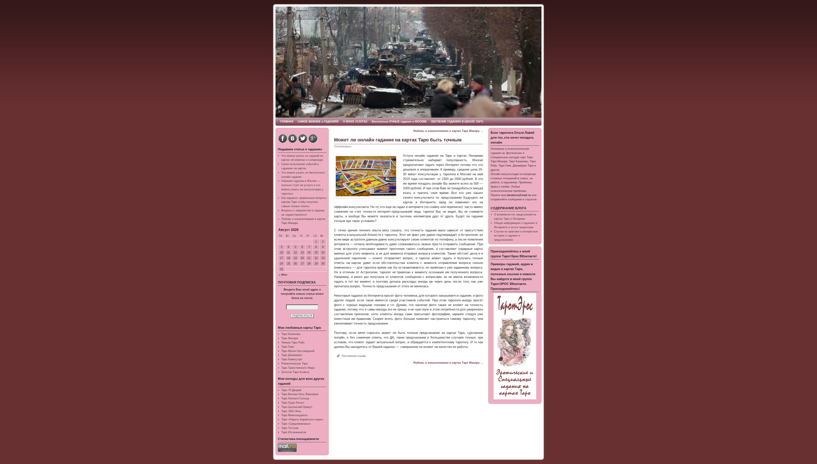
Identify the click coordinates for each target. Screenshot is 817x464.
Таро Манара (289, 338)
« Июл (283, 274)
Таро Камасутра (291, 359)
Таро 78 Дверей (291, 390)
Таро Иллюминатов (293, 432)
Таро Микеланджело (294, 415)
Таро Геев (287, 346)
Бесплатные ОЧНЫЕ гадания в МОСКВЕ (399, 121)
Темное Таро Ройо (292, 342)
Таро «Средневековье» (296, 423)
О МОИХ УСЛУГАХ (355, 121)
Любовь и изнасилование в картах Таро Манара (448, 130)
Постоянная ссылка (354, 355)
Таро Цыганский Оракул (296, 406)
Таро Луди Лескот (292, 402)
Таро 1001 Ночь (291, 411)
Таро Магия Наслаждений (297, 351)
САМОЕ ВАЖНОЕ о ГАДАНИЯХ (318, 121)
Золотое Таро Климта (295, 372)
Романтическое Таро (294, 363)
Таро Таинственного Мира (297, 367)
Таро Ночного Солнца (295, 398)
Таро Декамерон (291, 355)
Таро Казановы (290, 334)
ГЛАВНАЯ (286, 121)
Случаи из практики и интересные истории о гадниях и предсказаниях (516, 236)
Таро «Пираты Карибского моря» (302, 419)
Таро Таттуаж (290, 428)
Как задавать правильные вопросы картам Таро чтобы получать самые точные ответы (303, 202)
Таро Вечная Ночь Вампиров (299, 394)
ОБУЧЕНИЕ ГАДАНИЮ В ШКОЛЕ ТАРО (457, 121)
